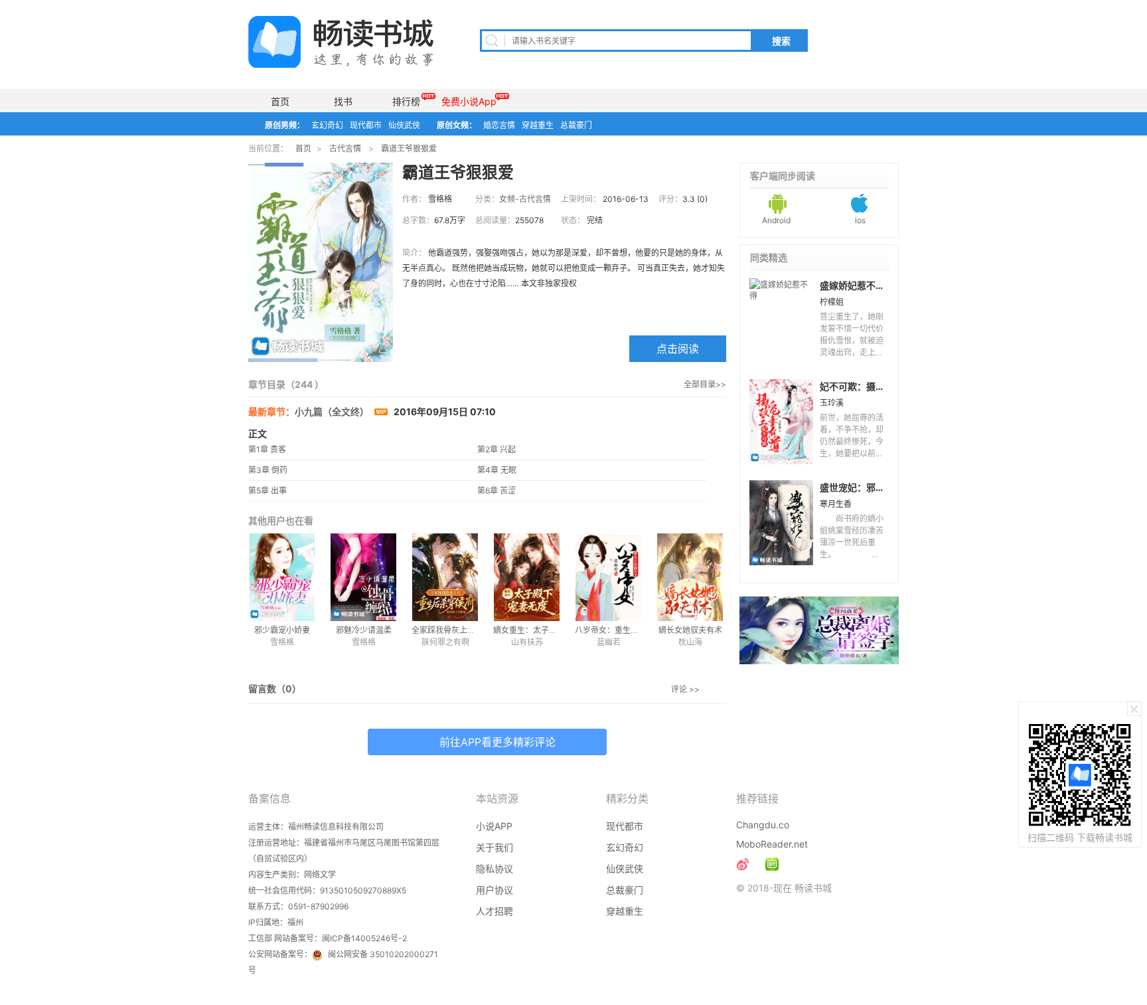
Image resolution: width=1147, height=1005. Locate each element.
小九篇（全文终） (333, 411)
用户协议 (494, 889)
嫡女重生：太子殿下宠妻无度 (545, 630)
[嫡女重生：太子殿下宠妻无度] (526, 577)
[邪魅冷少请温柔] (363, 577)
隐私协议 (494, 868)
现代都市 (366, 125)
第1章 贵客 (267, 449)
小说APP (494, 826)
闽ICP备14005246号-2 (364, 938)
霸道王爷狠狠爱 (409, 148)
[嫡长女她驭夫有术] (690, 577)
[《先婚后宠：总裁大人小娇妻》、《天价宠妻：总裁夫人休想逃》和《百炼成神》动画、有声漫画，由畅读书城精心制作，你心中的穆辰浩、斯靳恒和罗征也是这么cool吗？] (772, 864)
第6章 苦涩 (496, 491)
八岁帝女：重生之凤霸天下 (622, 630)
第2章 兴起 (496, 449)
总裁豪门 (576, 125)
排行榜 (406, 101)
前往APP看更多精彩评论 (497, 742)
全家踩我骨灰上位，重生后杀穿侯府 (475, 630)
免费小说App (469, 101)
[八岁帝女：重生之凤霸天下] (608, 577)
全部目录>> (705, 384)
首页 (280, 101)
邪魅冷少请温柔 (364, 630)
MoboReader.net (772, 844)
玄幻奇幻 (327, 125)
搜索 (781, 41)
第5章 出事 (267, 491)
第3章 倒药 (267, 470)
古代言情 (345, 148)
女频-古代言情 (525, 199)
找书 (343, 101)
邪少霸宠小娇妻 (282, 630)
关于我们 (494, 847)
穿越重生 (538, 125)
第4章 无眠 (496, 470)
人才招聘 (494, 911)
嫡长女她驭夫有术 (690, 630)
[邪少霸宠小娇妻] (281, 577)
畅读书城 (340, 42)
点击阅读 (677, 348)
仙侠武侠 (404, 125)
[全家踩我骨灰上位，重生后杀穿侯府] (445, 577)
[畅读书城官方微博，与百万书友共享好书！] (742, 864)
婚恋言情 (499, 125)
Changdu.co (762, 824)
